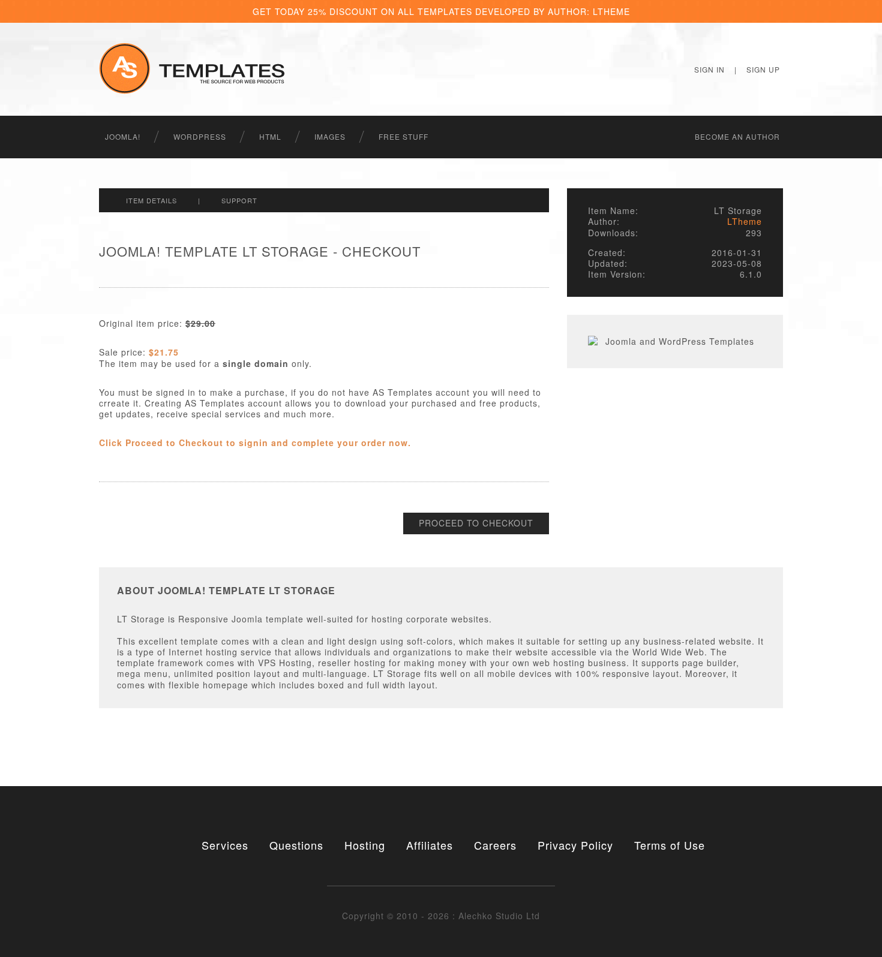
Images (330, 136)
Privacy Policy (575, 845)
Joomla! (122, 136)
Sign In (709, 69)
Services (225, 845)
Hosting (364, 845)
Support (239, 200)
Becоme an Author (737, 136)
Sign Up (763, 69)
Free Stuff (403, 136)
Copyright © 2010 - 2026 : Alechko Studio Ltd (441, 916)
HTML (270, 136)
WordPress (199, 136)
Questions (296, 845)
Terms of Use (669, 845)
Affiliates (429, 845)
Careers (495, 845)
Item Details (151, 200)
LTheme (744, 221)
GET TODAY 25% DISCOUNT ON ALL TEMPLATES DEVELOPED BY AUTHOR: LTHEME (441, 11)
